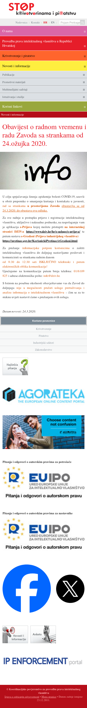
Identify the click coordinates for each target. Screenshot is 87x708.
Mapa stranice (49, 696)
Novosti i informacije (12, 114)
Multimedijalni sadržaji (14, 89)
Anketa (43, 634)
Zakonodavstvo (43, 349)
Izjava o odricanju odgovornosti (22, 696)
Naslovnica (21, 22)
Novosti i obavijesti (15, 634)
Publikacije (8, 74)
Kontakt (35, 22)
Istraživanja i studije (13, 97)
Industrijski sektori (43, 342)
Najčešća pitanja (15, 366)
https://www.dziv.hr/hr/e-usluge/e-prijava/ (53, 231)
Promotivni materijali (13, 82)
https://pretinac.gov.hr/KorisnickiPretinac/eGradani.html (40, 240)
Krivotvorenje (43, 329)
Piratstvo (43, 335)
